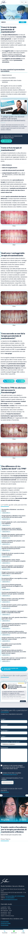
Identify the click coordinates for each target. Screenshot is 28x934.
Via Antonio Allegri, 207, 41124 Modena (15, 896)
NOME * (3, 719)
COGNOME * (4, 725)
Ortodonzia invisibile (5, 923)
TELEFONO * (4, 730)
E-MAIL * (3, 736)
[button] (26, 681)
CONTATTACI (7, 141)
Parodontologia (4, 925)
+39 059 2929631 (9, 897)
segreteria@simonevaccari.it (10, 899)
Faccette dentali (5, 921)
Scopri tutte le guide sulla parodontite (11, 669)
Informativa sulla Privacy (10, 774)
